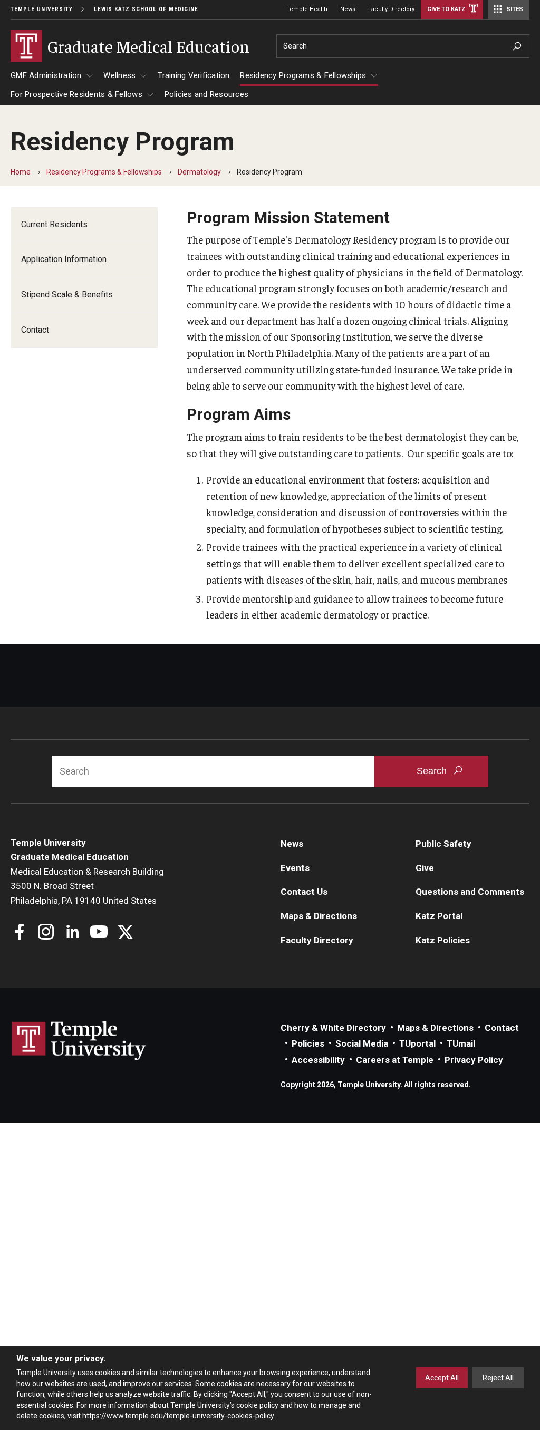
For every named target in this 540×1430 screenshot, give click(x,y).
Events (295, 868)
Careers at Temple (394, 1060)
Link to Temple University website (79, 1041)
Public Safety (443, 843)
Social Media (361, 1043)
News (347, 9)
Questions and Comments (470, 891)
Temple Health (306, 9)
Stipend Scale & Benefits (67, 294)
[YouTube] (99, 933)
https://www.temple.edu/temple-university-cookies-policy (178, 1416)
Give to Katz (446, 9)
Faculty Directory (391, 9)
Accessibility (318, 1060)
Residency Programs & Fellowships (303, 75)
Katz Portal (439, 916)
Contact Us (304, 891)
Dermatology (199, 172)
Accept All (442, 1378)
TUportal (417, 1043)
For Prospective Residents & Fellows (76, 94)
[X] (125, 933)
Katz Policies (443, 940)
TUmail (461, 1043)
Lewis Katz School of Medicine (146, 9)
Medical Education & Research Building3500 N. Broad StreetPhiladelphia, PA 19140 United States (87, 886)
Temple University (42, 9)
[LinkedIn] (72, 933)
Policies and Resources (207, 94)
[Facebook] (20, 933)
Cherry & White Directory (333, 1027)
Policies (308, 1043)
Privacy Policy (474, 1060)
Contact (35, 330)
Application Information (64, 259)
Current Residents (54, 224)
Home (21, 172)
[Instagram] (46, 933)
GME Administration (46, 75)
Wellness (119, 75)
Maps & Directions (319, 916)
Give (425, 868)
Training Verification (193, 75)
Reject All (498, 1378)
